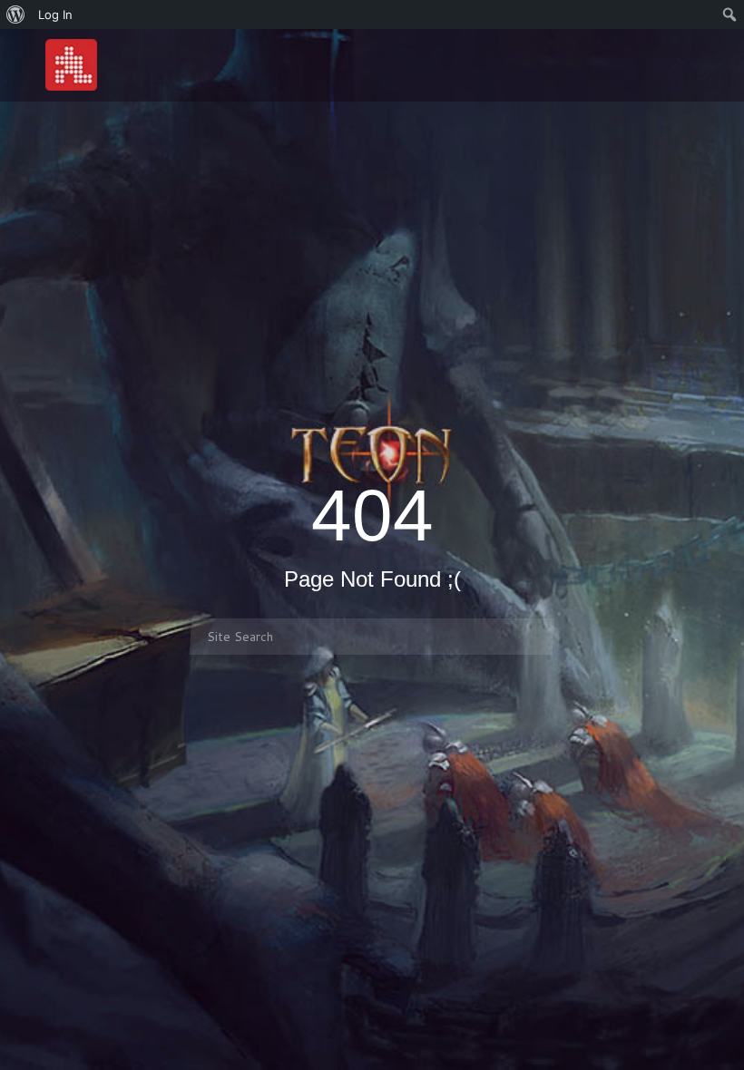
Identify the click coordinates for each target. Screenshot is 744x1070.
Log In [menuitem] (55, 14)
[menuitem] (16, 14)
